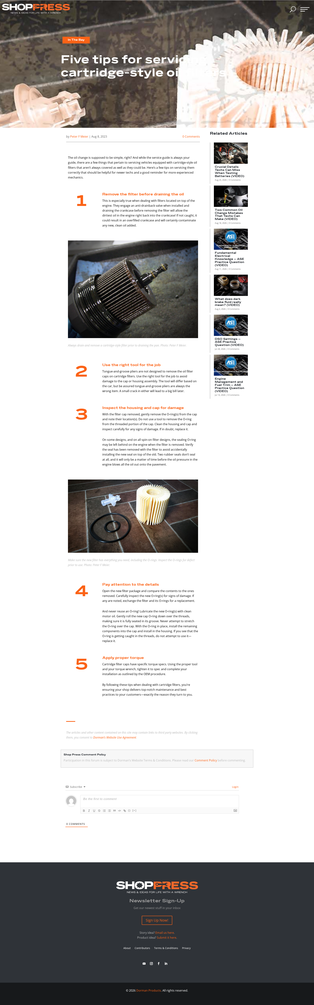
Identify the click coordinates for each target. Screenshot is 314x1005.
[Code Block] (119, 811)
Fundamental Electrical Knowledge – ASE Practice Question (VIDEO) (229, 259)
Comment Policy (206, 760)
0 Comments (191, 137)
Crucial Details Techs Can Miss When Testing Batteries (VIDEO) (229, 171)
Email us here (164, 933)
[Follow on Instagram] (151, 963)
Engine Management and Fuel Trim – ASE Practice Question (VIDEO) (229, 385)
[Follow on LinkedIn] (166, 963)
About (127, 948)
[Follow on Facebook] (159, 963)
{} (129, 810)
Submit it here (166, 938)
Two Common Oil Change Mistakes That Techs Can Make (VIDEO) (229, 214)
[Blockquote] (114, 811)
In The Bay (76, 40)
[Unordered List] (109, 811)
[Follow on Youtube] (144, 963)
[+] (134, 810)
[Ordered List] (104, 811)
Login (235, 787)
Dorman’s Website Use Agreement (114, 737)
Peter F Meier (79, 137)
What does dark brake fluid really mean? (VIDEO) (228, 302)
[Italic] (89, 811)
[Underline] (94, 811)
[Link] (124, 811)
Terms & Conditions (166, 948)
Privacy (186, 948)
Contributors (142, 948)
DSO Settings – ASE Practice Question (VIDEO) (229, 342)
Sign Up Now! (157, 920)
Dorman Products (148, 990)
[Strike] (99, 811)
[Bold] (83, 811)
